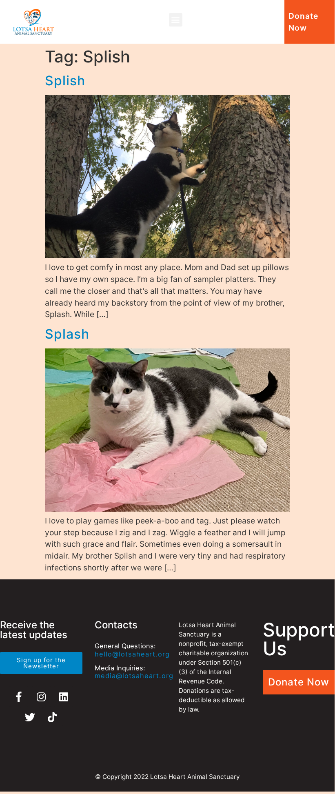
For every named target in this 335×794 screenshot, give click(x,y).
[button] (175, 20)
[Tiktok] (52, 717)
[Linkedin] (63, 696)
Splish (65, 81)
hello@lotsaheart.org (132, 654)
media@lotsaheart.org (134, 676)
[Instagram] (41, 696)
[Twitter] (30, 717)
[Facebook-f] (19, 696)
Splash (67, 334)
